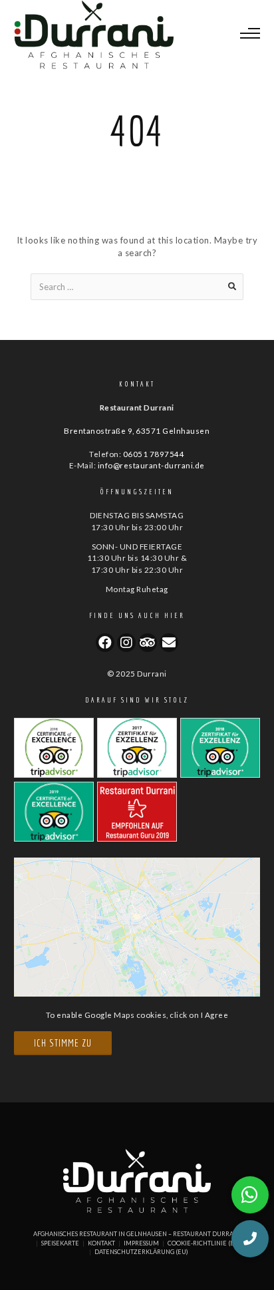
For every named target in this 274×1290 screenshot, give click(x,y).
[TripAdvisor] (147, 642)
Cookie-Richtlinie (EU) (204, 1243)
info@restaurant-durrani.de (151, 465)
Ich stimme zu (63, 1042)
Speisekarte (60, 1243)
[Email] (169, 642)
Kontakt (101, 1243)
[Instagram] (126, 642)
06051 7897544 (154, 453)
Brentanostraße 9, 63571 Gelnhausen (136, 430)
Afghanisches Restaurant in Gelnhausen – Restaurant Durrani (136, 1233)
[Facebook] (105, 642)
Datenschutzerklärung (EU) (141, 1251)
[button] (250, 1238)
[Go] (232, 286)
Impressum (141, 1243)
